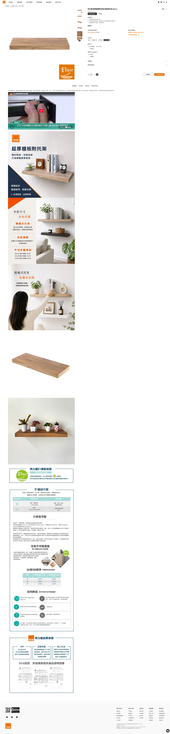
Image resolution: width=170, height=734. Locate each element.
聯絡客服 (151, 720)
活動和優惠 (19, 2)
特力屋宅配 (92, 46)
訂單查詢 (151, 711)
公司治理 (130, 715)
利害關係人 (130, 720)
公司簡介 (130, 711)
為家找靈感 (48, 2)
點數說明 (151, 715)
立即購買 (148, 74)
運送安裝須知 (94, 86)
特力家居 (118, 718)
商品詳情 (74, 86)
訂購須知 (87, 86)
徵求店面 (141, 711)
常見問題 (151, 718)
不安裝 (91, 54)
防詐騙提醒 (161, 711)
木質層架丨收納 (14, 6)
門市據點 (118, 713)
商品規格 (81, 86)
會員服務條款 (162, 715)
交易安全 (161, 720)
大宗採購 (141, 713)
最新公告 (118, 711)
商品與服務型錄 (120, 715)
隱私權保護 (161, 718)
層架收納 (7, 6)
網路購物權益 (162, 713)
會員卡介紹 (151, 713)
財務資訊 (130, 713)
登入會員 (92, 32)
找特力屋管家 (29, 2)
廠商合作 (141, 715)
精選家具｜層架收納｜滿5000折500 (136, 32)
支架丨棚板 (21, 6)
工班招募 (141, 718)
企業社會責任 (131, 718)
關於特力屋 (58, 2)
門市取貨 (92, 48)
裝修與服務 (39, 2)
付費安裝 (92, 56)
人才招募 (118, 720)
